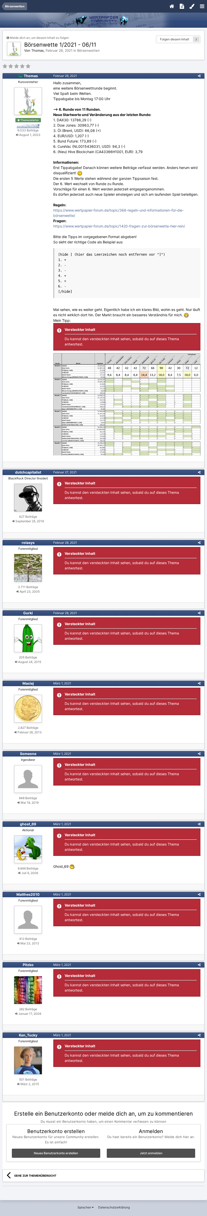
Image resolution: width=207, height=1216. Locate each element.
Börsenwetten (88, 50)
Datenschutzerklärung (114, 1207)
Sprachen (84, 1207)
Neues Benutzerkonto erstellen (56, 1153)
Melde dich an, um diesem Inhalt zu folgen (39, 38)
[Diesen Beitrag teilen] (199, 76)
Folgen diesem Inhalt (174, 39)
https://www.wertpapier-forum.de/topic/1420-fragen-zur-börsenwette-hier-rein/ (119, 226)
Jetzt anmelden (151, 1153)
